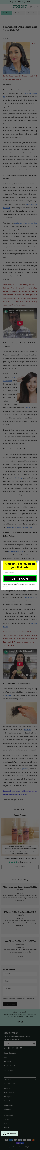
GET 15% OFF (20, 579)
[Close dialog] (37, 562)
